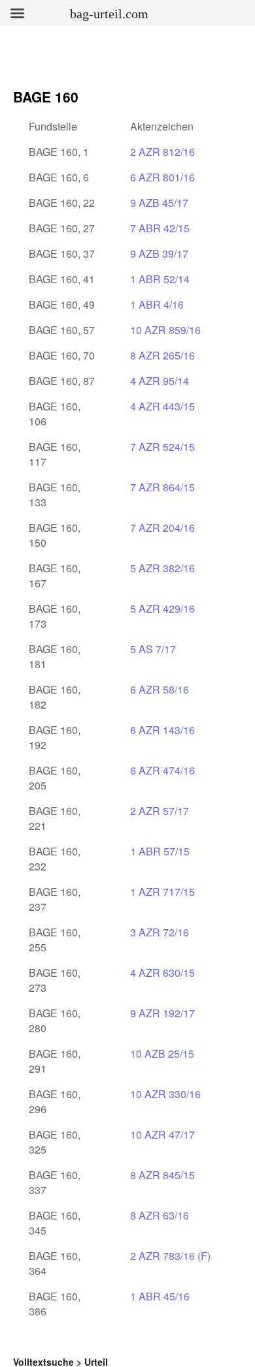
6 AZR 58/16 (159, 689)
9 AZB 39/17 (159, 253)
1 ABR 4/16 (157, 304)
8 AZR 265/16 (162, 355)
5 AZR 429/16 (162, 608)
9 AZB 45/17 (159, 202)
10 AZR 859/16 (165, 329)
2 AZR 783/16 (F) (170, 1255)
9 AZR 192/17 (162, 1013)
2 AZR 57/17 (159, 810)
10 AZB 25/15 (162, 1053)
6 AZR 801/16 (162, 177)
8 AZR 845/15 (162, 1174)
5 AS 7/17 (153, 648)
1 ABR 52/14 (160, 278)
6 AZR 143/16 (162, 729)
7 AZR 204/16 (162, 527)
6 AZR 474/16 (162, 770)
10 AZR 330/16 (165, 1093)
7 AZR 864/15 (162, 487)
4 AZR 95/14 (159, 380)
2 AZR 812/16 (162, 151)
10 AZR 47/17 (162, 1134)
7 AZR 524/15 (162, 446)
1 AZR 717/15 (162, 891)
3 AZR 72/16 (159, 932)
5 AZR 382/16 (162, 568)
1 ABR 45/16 (160, 1296)
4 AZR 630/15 (162, 972)
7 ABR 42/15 (160, 228)
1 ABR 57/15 (160, 851)
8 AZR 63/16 (159, 1215)
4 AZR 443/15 (162, 406)
